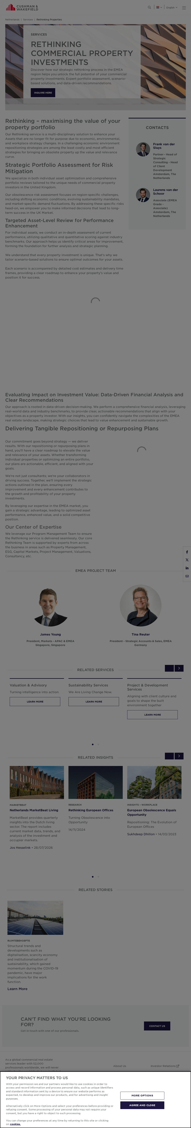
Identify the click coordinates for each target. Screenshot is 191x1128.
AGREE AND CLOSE (142, 1104)
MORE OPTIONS (142, 1095)
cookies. (15, 1124)
